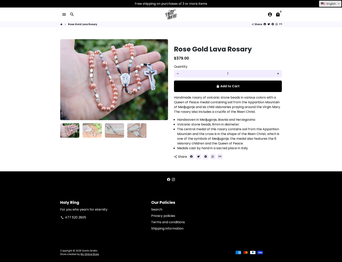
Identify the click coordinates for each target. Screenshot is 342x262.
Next (162, 80)
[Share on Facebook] (265, 24)
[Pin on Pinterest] (273, 24)
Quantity (180, 66)
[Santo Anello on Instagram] (173, 179)
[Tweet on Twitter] (269, 24)
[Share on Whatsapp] (277, 24)
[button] (330, 4)
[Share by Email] (280, 24)
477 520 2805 (73, 217)
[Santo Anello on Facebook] (168, 179)
